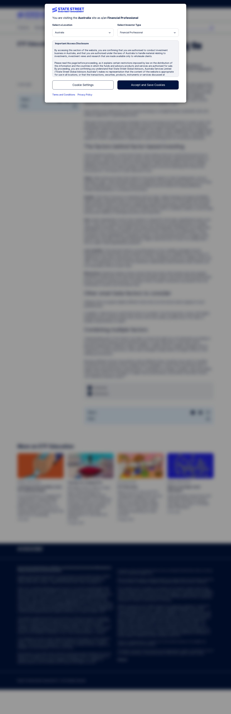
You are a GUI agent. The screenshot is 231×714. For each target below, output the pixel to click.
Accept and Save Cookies (148, 85)
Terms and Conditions (63, 94)
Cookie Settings (83, 85)
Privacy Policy (85, 94)
